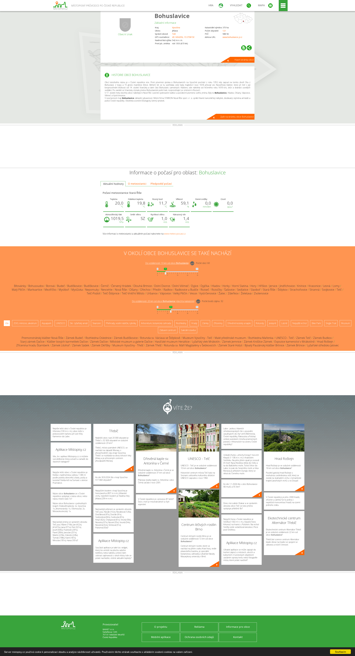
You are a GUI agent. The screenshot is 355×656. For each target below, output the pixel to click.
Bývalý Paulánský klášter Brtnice (264, 345)
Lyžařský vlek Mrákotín (206, 341)
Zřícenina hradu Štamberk (32, 345)
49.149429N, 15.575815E (183, 37)
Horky (226, 286)
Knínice (301, 286)
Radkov (168, 289)
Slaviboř (255, 289)
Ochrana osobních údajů (199, 637)
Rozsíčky (216, 289)
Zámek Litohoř (61, 345)
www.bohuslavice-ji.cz (232, 37)
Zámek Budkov (322, 338)
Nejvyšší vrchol (299, 323)
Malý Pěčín (18, 289)
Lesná (326, 286)
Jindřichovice (287, 286)
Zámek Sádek (80, 345)
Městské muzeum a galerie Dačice (131, 341)
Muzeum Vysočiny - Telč (197, 338)
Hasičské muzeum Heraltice (172, 341)
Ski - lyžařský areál (79, 323)
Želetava (246, 293)
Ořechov (145, 289)
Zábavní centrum (167, 330)
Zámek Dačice (99, 341)
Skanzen (96, 323)
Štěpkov (282, 289)
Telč (174, 34)
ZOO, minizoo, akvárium (25, 323)
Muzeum (345, 323)
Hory (253, 286)
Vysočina (176, 27)
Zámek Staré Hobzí (230, 345)
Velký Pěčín (180, 293)
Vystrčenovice (207, 293)
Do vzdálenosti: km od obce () (163, 301)
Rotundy (260, 323)
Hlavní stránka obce (244, 59)
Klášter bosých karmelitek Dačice (67, 341)
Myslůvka (77, 289)
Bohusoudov (36, 286)
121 (224, 30)
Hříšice (263, 286)
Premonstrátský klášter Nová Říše (42, 338)
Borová (50, 286)
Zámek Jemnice (231, 341)
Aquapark (46, 323)
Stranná (315, 289)
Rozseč (205, 289)
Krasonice (315, 286)
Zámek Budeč (74, 338)
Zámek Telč (303, 338)
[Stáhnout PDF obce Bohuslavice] (243, 47)
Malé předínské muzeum (230, 338)
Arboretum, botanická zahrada (156, 323)
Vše (7, 323)
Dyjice (194, 286)
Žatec (222, 293)
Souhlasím (340, 651)
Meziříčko (50, 289)
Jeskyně (272, 323)
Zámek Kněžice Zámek (258, 341)
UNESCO (60, 323)
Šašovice (229, 289)
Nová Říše (121, 289)
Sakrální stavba (188, 330)
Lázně (284, 323)
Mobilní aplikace (161, 637)
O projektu (160, 626)
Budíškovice (74, 286)
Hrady (194, 323)
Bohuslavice (172, 16)
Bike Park (316, 323)
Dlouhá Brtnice (142, 286)
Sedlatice (242, 289)
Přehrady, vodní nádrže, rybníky (121, 323)
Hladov (215, 286)
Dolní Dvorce (162, 286)
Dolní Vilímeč (180, 286)
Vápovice (165, 293)
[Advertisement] (177, 147)
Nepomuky (92, 289)
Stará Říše (269, 289)
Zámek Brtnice (295, 345)
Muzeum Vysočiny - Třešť (127, 345)
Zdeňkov (233, 293)
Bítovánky (20, 286)
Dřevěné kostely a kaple (239, 323)
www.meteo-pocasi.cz (175, 233)
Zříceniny (218, 323)
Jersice (273, 286)
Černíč (105, 286)
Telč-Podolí (93, 293)
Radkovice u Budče (186, 289)
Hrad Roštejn (325, 341)
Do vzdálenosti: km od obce (167, 263)
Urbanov (152, 293)
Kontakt (238, 637)
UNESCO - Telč (285, 338)
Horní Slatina (240, 286)
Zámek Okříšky (101, 345)
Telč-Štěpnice (111, 293)
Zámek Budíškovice (126, 338)
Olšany (133, 289)
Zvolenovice (261, 293)
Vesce (193, 293)
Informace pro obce (238, 626)
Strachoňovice (298, 289)
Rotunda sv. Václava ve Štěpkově (160, 338)
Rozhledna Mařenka (260, 338)
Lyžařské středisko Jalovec (323, 345)
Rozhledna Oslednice (98, 338)
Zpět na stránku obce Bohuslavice (237, 116)
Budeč (61, 286)
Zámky (205, 323)
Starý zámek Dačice (32, 341)
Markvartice (35, 289)
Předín (157, 289)
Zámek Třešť (154, 345)
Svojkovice (328, 289)
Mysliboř (64, 289)
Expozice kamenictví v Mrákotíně (294, 341)
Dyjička (205, 286)
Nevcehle (106, 289)
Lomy (336, 286)
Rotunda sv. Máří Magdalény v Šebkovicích (190, 345)
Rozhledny (181, 323)
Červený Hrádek (121, 286)
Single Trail (331, 323)
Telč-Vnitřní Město (133, 293)
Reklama (199, 626)
